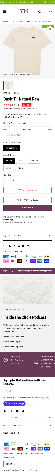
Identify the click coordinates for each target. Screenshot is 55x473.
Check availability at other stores (18, 223)
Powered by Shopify (29, 470)
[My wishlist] (45, 11)
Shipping (16, 109)
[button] (4, 11)
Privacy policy (22, 454)
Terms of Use (32, 398)
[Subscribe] (48, 391)
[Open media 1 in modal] (50, 29)
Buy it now (27, 207)
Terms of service (36, 454)
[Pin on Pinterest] (19, 246)
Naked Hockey (11, 93)
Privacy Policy (44, 398)
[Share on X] (14, 246)
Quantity (7, 175)
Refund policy (8, 454)
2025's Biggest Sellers (21, 21)
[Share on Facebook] (10, 246)
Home (5, 21)
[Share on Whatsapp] (23, 246)
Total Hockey (15, 470)
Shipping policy (9, 457)
